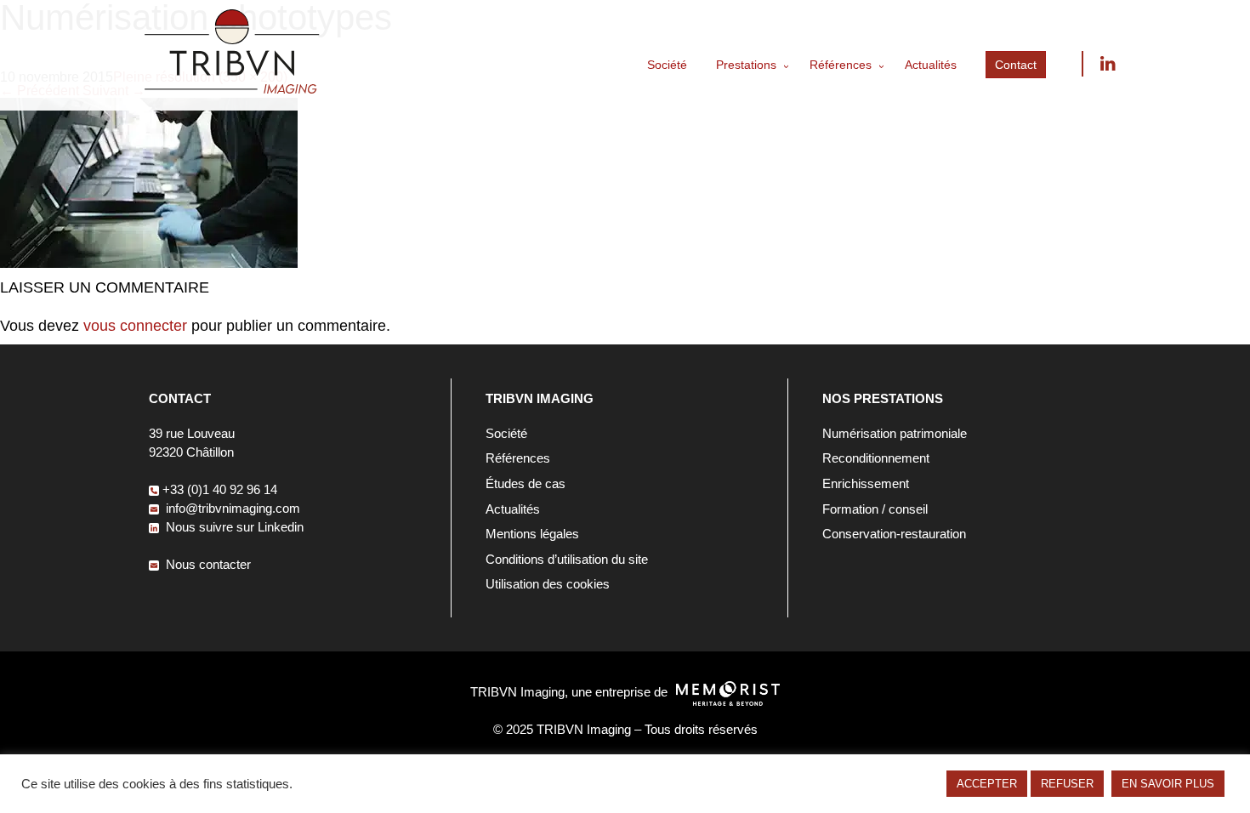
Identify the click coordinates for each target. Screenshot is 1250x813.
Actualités (931, 64)
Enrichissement (865, 483)
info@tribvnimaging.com (231, 508)
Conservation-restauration (894, 533)
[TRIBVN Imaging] (232, 89)
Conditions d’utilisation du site (567, 559)
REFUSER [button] (1067, 783)
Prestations (746, 64)
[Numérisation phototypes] (149, 263)
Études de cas (525, 483)
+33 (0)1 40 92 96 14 (219, 489)
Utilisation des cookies (548, 584)
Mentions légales (532, 533)
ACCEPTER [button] (987, 783)
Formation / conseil (875, 509)
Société (667, 64)
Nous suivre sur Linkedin (1107, 64)
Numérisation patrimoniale (894, 433)
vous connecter (135, 325)
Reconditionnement (875, 458)
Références (841, 64)
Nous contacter (206, 564)
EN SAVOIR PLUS (1168, 783)
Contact (1016, 64)
